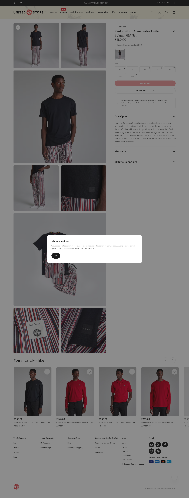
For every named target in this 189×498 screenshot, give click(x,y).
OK (56, 256)
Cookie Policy (89, 248)
